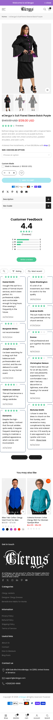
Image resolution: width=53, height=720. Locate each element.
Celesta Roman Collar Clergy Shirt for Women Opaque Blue (37, 520)
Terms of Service (9, 628)
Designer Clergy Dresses (12, 597)
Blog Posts (6, 655)
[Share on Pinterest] (12, 192)
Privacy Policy (7, 616)
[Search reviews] (4, 271)
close (48, 3)
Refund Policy (7, 620)
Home (4, 16)
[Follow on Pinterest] (22, 580)
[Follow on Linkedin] (17, 580)
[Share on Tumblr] (17, 192)
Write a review (26, 259)
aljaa (28, 700)
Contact (5, 647)
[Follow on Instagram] (12, 580)
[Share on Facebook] (3, 192)
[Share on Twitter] (8, 192)
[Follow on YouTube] (26, 580)
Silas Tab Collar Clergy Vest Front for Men (12, 518)
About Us (5, 643)
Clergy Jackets (8, 593)
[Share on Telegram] (22, 192)
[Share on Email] (26, 192)
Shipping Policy (8, 624)
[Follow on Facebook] (3, 580)
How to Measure (9, 651)
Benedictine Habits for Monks (14, 601)
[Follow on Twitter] (8, 580)
